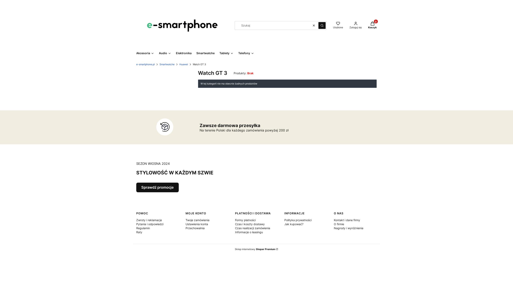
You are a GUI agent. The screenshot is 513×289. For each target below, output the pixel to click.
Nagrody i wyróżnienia (348, 228)
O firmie (339, 224)
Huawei (183, 64)
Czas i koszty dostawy (250, 224)
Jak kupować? (293, 224)
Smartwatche (167, 64)
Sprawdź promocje (157, 187)
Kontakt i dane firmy (347, 220)
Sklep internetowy (255, 249)
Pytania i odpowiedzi (150, 224)
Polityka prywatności (298, 220)
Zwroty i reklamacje (149, 220)
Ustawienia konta (197, 224)
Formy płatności (245, 220)
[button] (322, 25)
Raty (139, 232)
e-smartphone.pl (145, 64)
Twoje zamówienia (197, 220)
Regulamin (143, 228)
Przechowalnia (195, 228)
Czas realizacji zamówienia (252, 228)
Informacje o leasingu (249, 232)
